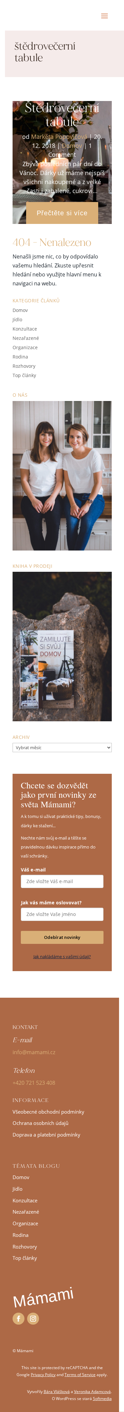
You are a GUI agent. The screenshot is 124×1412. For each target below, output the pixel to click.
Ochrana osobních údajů (40, 1123)
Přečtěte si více (62, 213)
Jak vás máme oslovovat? (51, 902)
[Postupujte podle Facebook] (18, 1319)
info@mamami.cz (34, 1052)
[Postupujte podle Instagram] (33, 1319)
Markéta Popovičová (59, 137)
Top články (24, 375)
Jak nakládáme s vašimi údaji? (62, 956)
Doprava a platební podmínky (46, 1134)
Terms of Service (80, 1374)
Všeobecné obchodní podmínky (48, 1111)
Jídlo (17, 319)
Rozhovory (24, 366)
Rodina (20, 356)
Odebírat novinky (62, 937)
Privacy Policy (43, 1374)
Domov (72, 146)
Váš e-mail (33, 869)
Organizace (25, 347)
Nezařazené (26, 338)
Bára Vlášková (57, 1391)
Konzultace (25, 329)
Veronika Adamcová (92, 1391)
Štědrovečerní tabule (62, 115)
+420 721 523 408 (34, 1082)
